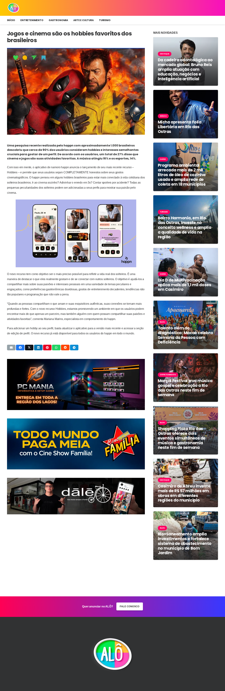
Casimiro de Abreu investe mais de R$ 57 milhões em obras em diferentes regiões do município (184, 493)
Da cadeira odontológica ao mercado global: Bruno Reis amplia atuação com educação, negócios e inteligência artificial (185, 69)
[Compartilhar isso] (20, 347)
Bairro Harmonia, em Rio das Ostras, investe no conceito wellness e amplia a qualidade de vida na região (184, 227)
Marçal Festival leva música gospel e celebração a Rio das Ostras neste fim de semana (185, 388)
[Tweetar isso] (29, 347)
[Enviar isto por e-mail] (11, 347)
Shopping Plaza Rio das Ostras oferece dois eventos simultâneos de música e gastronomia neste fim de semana (181, 438)
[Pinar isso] (47, 347)
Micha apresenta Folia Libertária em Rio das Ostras (179, 126)
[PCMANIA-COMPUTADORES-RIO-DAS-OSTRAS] (76, 384)
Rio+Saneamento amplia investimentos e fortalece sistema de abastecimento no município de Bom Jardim (184, 543)
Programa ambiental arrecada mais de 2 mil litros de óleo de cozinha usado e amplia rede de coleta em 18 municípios (182, 174)
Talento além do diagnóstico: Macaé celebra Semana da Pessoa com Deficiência (185, 335)
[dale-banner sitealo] (76, 496)
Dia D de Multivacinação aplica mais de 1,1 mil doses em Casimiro (184, 284)
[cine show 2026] (76, 443)
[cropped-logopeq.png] (13, 8)
